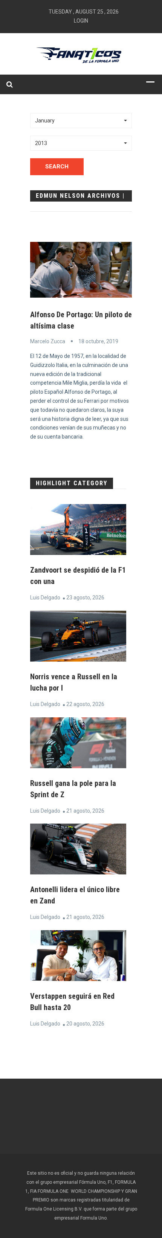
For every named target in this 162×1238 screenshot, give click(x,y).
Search (57, 166)
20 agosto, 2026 (85, 1024)
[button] (81, 120)
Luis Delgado (45, 598)
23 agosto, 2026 (85, 598)
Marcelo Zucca (47, 341)
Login (81, 21)
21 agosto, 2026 (85, 811)
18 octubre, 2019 (98, 341)
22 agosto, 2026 (85, 704)
